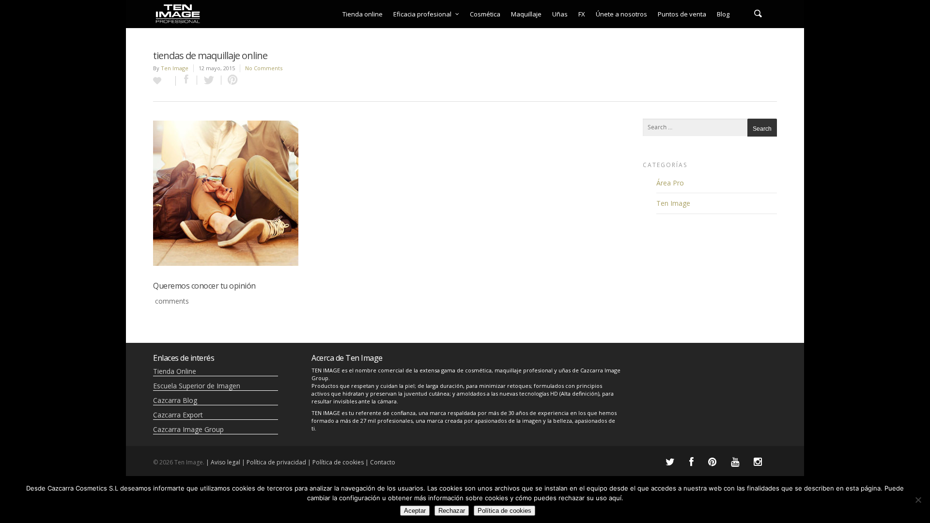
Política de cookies (504, 510)
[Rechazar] (918, 500)
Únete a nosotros (621, 14)
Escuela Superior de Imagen (196, 385)
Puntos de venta (682, 14)
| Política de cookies (336, 462)
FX (581, 14)
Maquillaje (526, 14)
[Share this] (186, 80)
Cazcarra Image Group (188, 429)
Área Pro (670, 182)
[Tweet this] (209, 80)
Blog (723, 14)
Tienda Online (174, 371)
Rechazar (451, 510)
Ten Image (174, 68)
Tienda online (362, 14)
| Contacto (380, 462)
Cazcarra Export (178, 414)
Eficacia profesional (422, 14)
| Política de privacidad (274, 462)
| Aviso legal (223, 462)
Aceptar (415, 510)
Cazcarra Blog (175, 400)
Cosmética (485, 14)
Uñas (560, 14)
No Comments (263, 68)
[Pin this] (230, 80)
